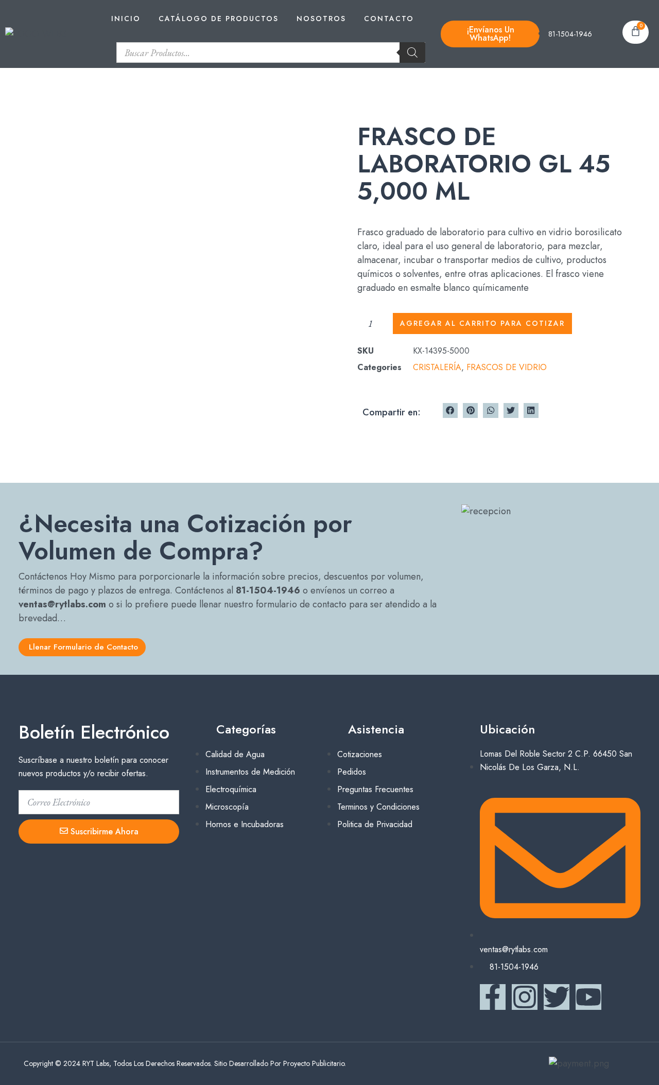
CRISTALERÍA (437, 367)
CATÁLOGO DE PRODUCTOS (219, 18)
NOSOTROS (321, 18)
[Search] (412, 52)
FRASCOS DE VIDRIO (506, 367)
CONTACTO (389, 18)
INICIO (126, 18)
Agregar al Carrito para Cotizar (482, 323)
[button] (450, 410)
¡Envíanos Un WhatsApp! (490, 34)
